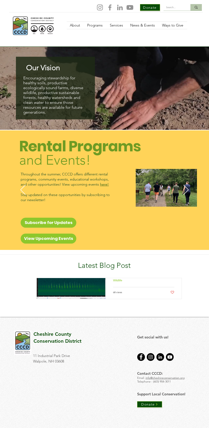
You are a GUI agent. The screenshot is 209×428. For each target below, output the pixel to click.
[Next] (186, 190)
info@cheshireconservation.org (165, 378)
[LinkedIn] (120, 7)
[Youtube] (130, 7)
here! (104, 184)
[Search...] (196, 7)
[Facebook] (110, 7)
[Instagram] (100, 7)
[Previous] (23, 190)
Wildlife (117, 280)
